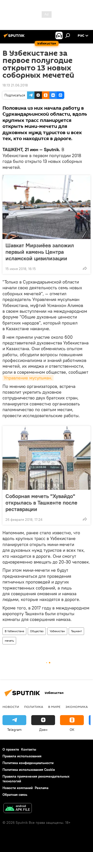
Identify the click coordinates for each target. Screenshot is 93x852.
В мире (54, 706)
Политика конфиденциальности (28, 763)
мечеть (9, 640)
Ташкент (76, 631)
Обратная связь (14, 794)
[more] (85, 268)
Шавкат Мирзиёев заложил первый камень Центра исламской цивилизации (39, 252)
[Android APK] (17, 808)
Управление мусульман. (28, 378)
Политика (33, 706)
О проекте (10, 749)
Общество (37, 631)
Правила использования (21, 756)
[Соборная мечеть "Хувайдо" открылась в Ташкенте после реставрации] (46, 458)
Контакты (28, 749)
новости (10, 706)
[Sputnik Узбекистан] (14, 37)
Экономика (76, 706)
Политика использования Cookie (28, 769)
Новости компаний (17, 788)
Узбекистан (57, 631)
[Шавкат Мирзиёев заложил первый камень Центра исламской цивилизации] (46, 207)
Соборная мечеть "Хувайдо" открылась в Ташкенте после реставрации (41, 502)
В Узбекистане (14, 631)
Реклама (41, 788)
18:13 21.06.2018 (15, 85)
